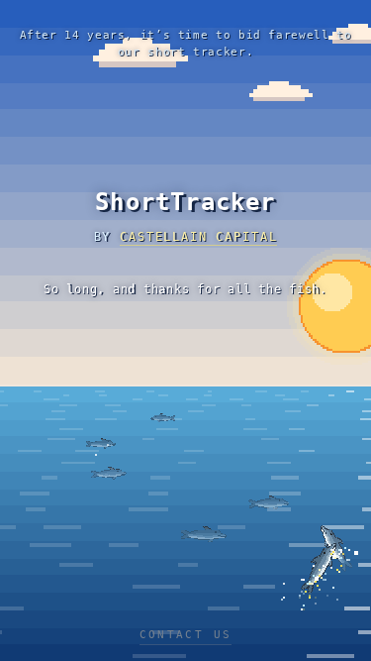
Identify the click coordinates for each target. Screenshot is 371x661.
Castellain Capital (198, 237)
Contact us (185, 634)
